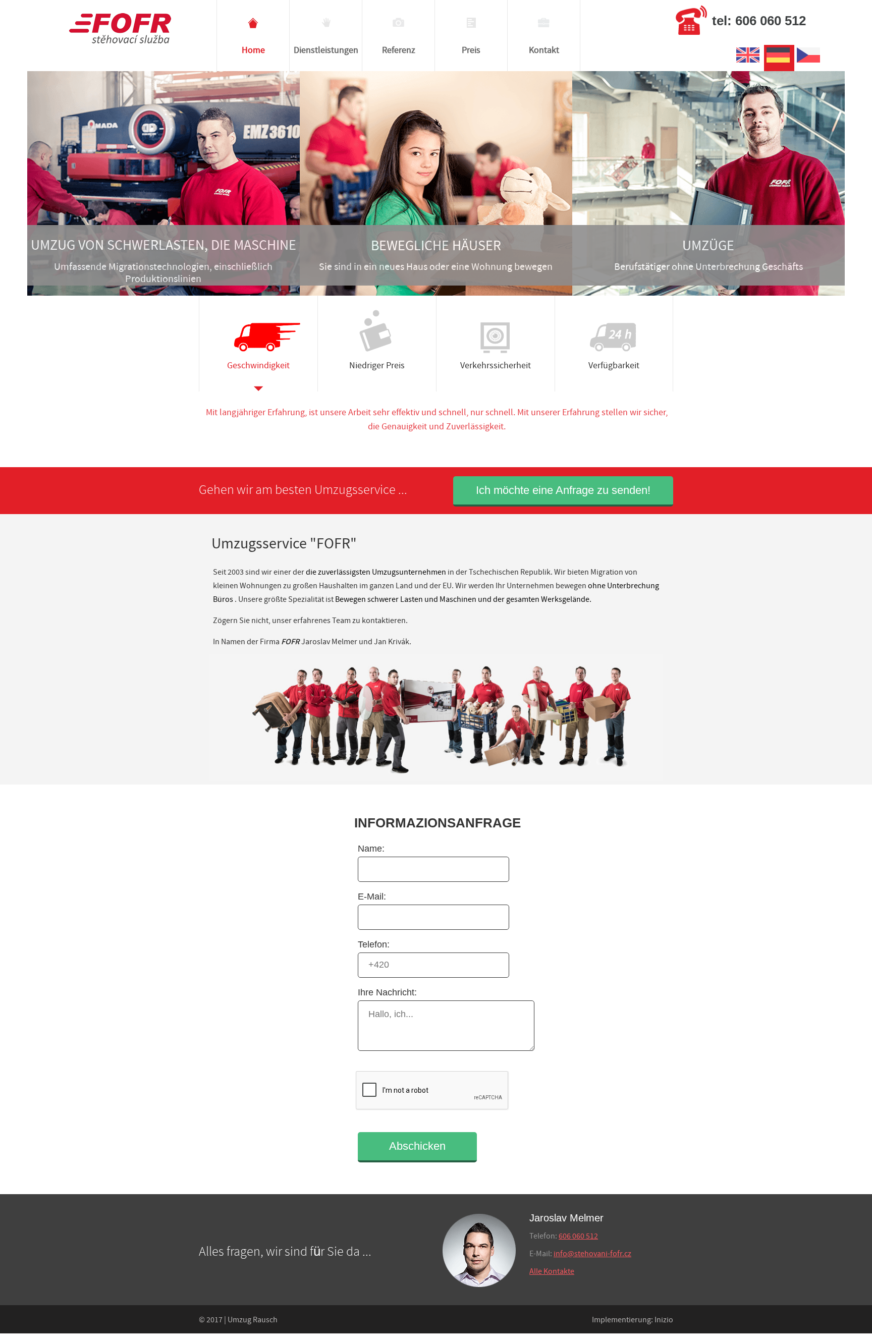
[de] (779, 62)
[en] (749, 62)
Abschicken (417, 1146)
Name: (371, 849)
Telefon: (374, 944)
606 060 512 (578, 1236)
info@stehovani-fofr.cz (592, 1254)
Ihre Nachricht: (387, 992)
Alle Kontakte (551, 1271)
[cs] (809, 62)
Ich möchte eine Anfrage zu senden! (563, 490)
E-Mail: (372, 896)
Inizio (664, 1320)
